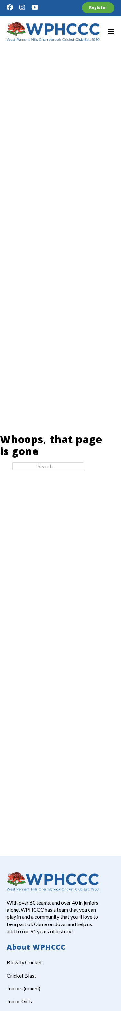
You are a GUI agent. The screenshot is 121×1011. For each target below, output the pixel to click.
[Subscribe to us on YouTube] (34, 8)
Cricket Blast (21, 975)
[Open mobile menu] (111, 31)
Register (98, 7)
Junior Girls (19, 1001)
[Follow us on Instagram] (22, 8)
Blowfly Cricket (24, 962)
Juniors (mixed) (23, 988)
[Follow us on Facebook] (10, 8)
